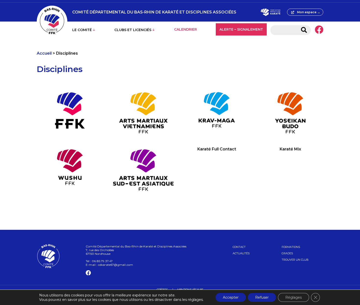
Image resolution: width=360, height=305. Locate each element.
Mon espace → (308, 12)
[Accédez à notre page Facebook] (319, 30)
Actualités (241, 253)
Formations (291, 247)
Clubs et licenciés (132, 30)
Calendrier (185, 29)
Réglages (293, 297)
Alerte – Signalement (241, 29)
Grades (287, 253)
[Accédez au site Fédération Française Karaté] (270, 12)
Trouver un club (295, 259)
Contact (239, 247)
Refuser (262, 297)
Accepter (231, 297)
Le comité (82, 30)
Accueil (44, 53)
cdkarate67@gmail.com (115, 265)
